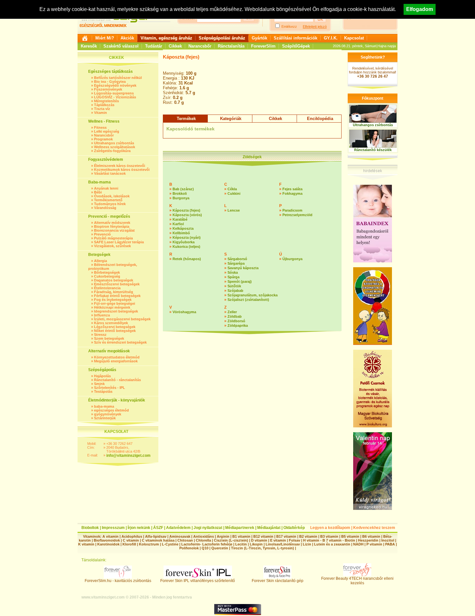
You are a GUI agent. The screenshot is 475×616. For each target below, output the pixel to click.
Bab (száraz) (183, 189)
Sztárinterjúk (105, 418)
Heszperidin (368, 540)
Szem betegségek (109, 338)
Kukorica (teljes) (186, 246)
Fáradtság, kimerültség (113, 292)
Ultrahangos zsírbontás (114, 143)
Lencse (233, 210)
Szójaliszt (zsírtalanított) (248, 300)
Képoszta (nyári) (187, 237)
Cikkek (175, 46)
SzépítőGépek (296, 46)
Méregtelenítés (106, 101)
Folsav (294, 540)
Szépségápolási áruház (222, 38)
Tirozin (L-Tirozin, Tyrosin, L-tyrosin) (262, 548)
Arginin (223, 536)
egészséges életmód (111, 410)
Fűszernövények (108, 89)
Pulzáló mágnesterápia (113, 238)
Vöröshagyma (184, 312)
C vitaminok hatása (158, 540)
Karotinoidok (108, 544)
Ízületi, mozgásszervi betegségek (122, 319)
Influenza (102, 315)
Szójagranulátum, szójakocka (252, 295)
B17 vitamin (286, 536)
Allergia (100, 261)
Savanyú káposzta (243, 268)
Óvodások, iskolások (112, 196)
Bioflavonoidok (107, 540)
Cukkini (233, 193)
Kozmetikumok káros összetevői (122, 169)
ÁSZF (158, 527)
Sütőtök (234, 286)
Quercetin (219, 548)
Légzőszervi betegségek (114, 327)
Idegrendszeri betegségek (116, 311)
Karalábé (180, 219)
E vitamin (278, 540)
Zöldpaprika (237, 325)
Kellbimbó (181, 233)
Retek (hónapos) (187, 259)
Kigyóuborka (184, 242)
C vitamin (131, 540)
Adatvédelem (178, 527)
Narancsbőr (199, 46)
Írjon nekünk (139, 527)
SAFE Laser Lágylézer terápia (119, 242)
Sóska (232, 272)
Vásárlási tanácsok (110, 173)
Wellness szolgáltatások (114, 147)
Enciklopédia (320, 118)
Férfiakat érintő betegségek (117, 296)
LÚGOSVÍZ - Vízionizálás (115, 97)
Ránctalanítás (231, 46)
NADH (358, 544)
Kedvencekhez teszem (374, 527)
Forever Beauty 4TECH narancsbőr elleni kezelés (357, 580)
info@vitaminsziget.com (128, 455)
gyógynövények (107, 414)
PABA (390, 544)
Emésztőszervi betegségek (117, 284)
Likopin (256, 544)
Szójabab (235, 290)
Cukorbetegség (107, 276)
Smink (99, 384)
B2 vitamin (308, 536)
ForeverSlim (263, 46)
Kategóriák (230, 118)
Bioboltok (90, 527)
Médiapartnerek (239, 527)
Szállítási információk (295, 38)
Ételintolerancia (107, 288)
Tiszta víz (102, 109)
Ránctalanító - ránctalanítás (117, 380)
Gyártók (259, 38)
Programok (103, 139)
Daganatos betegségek (113, 280)
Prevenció (102, 234)
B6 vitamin (371, 536)
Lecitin (241, 544)
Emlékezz (289, 26)
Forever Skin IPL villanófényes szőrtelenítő (197, 580)
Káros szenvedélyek (111, 323)
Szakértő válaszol (121, 46)
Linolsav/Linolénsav (283, 544)
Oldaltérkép (294, 527)
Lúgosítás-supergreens (114, 93)
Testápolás (103, 391)
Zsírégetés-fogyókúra (112, 151)
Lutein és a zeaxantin (332, 544)
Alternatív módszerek (112, 223)
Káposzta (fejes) (186, 210)
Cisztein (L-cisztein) (231, 540)
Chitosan (185, 540)
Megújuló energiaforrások (116, 361)
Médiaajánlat (268, 527)
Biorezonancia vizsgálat (114, 230)
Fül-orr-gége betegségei (114, 303)
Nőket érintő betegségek (115, 331)
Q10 (205, 548)
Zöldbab (234, 316)
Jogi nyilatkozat (208, 527)
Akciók (127, 38)
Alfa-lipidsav (155, 536)
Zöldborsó (236, 321)
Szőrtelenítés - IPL (109, 388)
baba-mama (104, 406)
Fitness (100, 127)
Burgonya (181, 198)
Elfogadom (419, 9)
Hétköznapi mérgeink (112, 307)
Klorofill (129, 544)
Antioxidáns (203, 536)
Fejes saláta (292, 189)
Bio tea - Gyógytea (110, 81)
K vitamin (86, 544)
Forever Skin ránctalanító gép (277, 580)
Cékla (232, 189)
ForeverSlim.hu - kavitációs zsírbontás (118, 580)
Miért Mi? (104, 38)
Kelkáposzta (183, 228)
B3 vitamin (329, 536)
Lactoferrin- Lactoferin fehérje (206, 544)
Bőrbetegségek (107, 272)
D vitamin (259, 540)
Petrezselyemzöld (297, 215)
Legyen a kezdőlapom (330, 527)
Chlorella (203, 540)
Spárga (233, 277)
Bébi (98, 192)
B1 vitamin (241, 536)
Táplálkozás (104, 105)
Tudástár (153, 46)
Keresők (89, 46)
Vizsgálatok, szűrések (112, 246)
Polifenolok (189, 548)
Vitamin (100, 113)
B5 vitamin (350, 536)
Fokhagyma (292, 193)
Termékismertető (108, 200)
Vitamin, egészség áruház (166, 38)
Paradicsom (292, 210)
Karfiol (178, 224)
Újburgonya (292, 259)
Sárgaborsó (237, 259)
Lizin (307, 544)
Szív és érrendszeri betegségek (120, 342)
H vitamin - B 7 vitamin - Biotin (329, 540)
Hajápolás (102, 376)
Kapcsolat (354, 38)
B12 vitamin (263, 536)
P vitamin (374, 544)
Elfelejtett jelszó (315, 26)
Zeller (232, 312)
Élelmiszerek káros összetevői (119, 166)
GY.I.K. (331, 38)
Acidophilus (131, 536)
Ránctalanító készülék (373, 150)
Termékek (186, 118)
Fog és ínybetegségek (113, 300)
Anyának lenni (106, 188)
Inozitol (387, 540)
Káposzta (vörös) (187, 215)
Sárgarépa (236, 263)
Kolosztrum (149, 544)
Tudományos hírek (110, 204)
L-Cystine (170, 544)
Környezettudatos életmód (117, 357)
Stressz (100, 334)
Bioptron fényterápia (111, 226)
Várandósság (105, 208)
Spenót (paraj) (239, 281)
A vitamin (110, 536)
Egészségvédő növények (115, 85)
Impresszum (113, 527)
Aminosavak (179, 536)
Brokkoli (180, 193)
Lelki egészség (106, 131)
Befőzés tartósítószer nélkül (118, 78)
